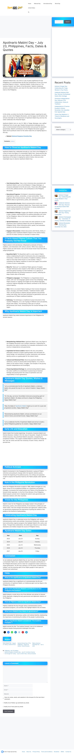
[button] (29, 12)
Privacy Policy (36, 751)
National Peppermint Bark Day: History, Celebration (63, 212)
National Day (37, 3)
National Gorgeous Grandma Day (22, 136)
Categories (58, 127)
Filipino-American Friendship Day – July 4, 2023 (38, 644)
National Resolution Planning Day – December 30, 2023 (62, 224)
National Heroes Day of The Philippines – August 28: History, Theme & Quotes (24, 644)
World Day (57, 3)
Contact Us (68, 751)
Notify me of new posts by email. (13, 706)
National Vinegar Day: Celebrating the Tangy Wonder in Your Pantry (61, 88)
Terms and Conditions (46, 751)
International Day (47, 3)
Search (68, 21)
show (12, 141)
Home (29, 3)
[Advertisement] (25, 27)
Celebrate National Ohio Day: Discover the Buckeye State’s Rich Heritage (62, 94)
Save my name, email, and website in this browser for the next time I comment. (24, 698)
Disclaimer (56, 751)
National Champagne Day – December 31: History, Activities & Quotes (63, 218)
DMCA (62, 751)
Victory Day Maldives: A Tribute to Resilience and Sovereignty (62, 116)
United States (31, 8)
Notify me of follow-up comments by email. (16, 703)
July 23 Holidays (14, 650)
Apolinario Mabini (21, 406)
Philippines (7, 650)
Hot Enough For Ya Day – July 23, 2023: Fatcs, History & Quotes (20, 653)
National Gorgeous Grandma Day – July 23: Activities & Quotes (20, 652)
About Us (28, 751)
